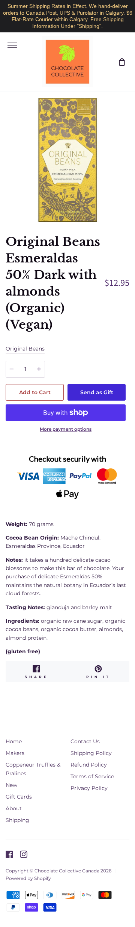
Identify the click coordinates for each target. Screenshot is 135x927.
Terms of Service (92, 776)
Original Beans (25, 348)
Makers (15, 753)
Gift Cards (19, 796)
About (14, 808)
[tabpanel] (67, 160)
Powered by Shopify (28, 878)
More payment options (66, 429)
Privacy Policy (89, 788)
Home (14, 741)
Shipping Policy (91, 753)
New (11, 785)
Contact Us (85, 741)
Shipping (17, 820)
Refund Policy (88, 764)
